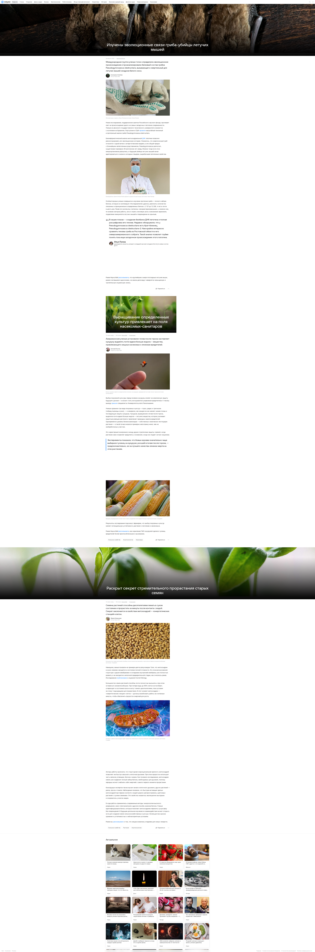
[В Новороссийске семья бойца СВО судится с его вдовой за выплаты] (197, 856)
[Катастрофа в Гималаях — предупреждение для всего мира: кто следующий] (197, 883)
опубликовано (122, 678)
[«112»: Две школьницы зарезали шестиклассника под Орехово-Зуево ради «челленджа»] (144, 883)
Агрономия (132, 335)
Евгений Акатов (115, 348)
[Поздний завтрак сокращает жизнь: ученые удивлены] (197, 935)
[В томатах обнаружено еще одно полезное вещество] (170, 856)
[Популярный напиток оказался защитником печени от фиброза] (144, 909)
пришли (114, 403)
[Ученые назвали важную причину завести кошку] (118, 856)
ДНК (143, 138)
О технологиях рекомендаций (288, 950)
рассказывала (123, 277)
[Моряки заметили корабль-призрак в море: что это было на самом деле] (118, 883)
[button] (138, 371)
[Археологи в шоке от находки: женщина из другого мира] (144, 856)
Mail (3, 950)
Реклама (14, 950)
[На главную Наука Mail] (7, 2)
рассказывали (118, 822)
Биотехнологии (121, 58)
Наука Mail (124, 335)
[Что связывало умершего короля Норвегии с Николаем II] (197, 909)
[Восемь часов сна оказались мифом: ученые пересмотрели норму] (118, 909)
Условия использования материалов (271, 950)
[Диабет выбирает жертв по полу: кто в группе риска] (144, 935)
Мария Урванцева (116, 618)
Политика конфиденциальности (304, 950)
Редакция (259, 950)
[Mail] (2, 2)
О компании (8, 950)
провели (142, 130)
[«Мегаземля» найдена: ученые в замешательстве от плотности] (170, 935)
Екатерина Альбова (116, 75)
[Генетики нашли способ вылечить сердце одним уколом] (118, 935)
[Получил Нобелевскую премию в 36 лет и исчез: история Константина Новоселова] (170, 883)
